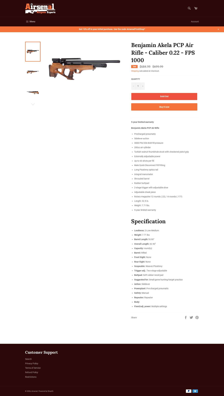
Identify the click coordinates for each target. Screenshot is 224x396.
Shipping (135, 71)
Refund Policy (31, 372)
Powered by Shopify (46, 391)
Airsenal (34, 391)
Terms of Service (33, 368)
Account (195, 21)
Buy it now (164, 107)
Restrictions (30, 377)
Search (28, 359)
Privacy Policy (31, 363)
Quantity (135, 79)
